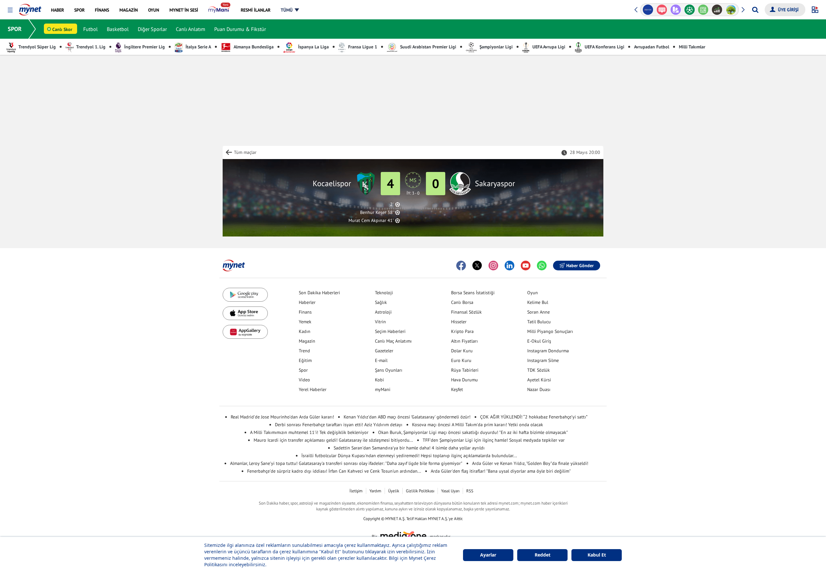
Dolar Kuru (462, 351)
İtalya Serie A (197, 47)
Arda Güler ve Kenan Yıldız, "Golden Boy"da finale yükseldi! (530, 463)
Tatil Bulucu (539, 322)
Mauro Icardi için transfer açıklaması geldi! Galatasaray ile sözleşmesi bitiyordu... (333, 440)
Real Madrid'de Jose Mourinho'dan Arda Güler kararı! (282, 417)
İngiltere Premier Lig (144, 47)
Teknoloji (384, 293)
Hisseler (459, 322)
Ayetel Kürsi (539, 380)
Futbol (90, 29)
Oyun (532, 293)
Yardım (375, 491)
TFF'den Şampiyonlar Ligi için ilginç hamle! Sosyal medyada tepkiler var (494, 440)
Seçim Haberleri (390, 331)
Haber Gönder (580, 265)
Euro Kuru (461, 360)
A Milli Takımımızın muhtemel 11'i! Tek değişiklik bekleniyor (309, 432)
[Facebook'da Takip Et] (461, 265)
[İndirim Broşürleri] (663, 9)
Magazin (307, 341)
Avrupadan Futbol (651, 47)
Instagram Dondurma (548, 351)
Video (304, 380)
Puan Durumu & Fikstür (240, 29)
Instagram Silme (543, 360)
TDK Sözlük (538, 370)
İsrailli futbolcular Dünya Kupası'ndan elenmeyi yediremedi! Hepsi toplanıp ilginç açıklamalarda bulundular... (409, 455)
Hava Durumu (464, 380)
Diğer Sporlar (152, 29)
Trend (304, 351)
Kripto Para (462, 331)
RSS (469, 491)
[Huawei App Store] (245, 332)
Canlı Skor (62, 29)
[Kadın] (732, 9)
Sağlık (381, 302)
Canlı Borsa (462, 302)
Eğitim (305, 360)
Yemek (305, 322)
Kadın (304, 331)
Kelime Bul (537, 302)
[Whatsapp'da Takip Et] (542, 265)
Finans (305, 312)
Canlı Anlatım (190, 29)
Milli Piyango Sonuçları (550, 331)
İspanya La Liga (313, 47)
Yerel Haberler (313, 389)
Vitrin (380, 322)
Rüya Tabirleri (464, 370)
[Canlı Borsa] (705, 9)
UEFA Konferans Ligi (603, 47)
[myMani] (219, 10)
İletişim (356, 491)
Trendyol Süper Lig (36, 47)
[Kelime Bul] (691, 9)
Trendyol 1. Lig (90, 47)
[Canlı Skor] (677, 9)
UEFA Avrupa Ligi (548, 47)
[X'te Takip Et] (477, 265)
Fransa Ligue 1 (362, 47)
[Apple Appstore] (245, 313)
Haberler (307, 302)
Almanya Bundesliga (253, 47)
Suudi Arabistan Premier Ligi (427, 47)
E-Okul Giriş (539, 341)
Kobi (379, 380)
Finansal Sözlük (466, 312)
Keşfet (457, 389)
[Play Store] (245, 295)
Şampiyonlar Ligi (495, 47)
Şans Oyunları (388, 370)
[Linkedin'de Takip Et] (509, 265)
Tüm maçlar (245, 152)
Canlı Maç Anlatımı (393, 341)
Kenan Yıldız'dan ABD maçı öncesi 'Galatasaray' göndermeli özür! (407, 417)
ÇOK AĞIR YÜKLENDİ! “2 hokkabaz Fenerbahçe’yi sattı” (534, 417)
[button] (10, 10)
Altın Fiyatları (464, 341)
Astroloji (383, 312)
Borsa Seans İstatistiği (473, 293)
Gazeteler (384, 351)
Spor (303, 370)
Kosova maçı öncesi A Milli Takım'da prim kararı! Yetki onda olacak (477, 424)
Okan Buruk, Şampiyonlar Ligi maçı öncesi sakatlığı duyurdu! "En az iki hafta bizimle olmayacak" (473, 432)
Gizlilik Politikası (420, 491)
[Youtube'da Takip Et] (525, 265)
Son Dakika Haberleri (319, 293)
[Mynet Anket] (649, 9)
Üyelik (393, 491)
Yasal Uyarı (450, 491)
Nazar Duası (538, 389)
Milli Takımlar (692, 47)
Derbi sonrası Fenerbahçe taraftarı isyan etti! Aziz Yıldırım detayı (338, 424)
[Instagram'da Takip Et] (493, 265)
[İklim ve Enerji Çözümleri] (719, 9)
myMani (382, 389)
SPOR (15, 29)
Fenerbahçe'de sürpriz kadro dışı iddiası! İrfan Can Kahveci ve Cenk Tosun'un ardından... (334, 471)
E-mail (381, 360)
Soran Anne (538, 312)
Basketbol (118, 29)
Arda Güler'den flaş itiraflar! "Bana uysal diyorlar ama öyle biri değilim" (501, 471)
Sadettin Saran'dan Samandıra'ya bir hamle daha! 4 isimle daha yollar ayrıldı (409, 448)
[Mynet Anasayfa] (30, 7)
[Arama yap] (755, 10)
